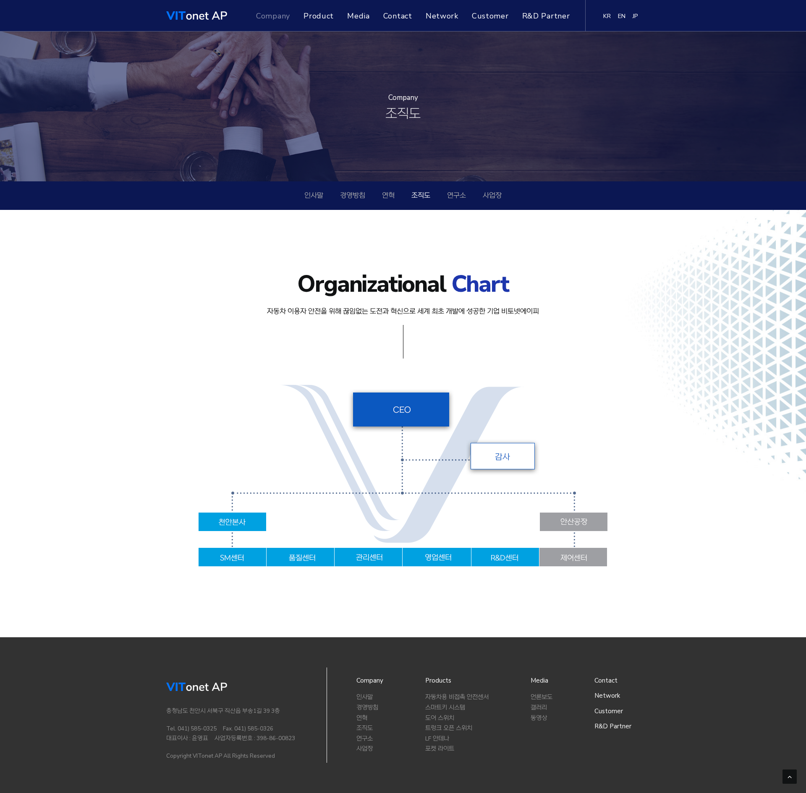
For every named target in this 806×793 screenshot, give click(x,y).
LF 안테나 (437, 739)
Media (358, 16)
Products (438, 680)
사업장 (492, 195)
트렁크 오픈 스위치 (448, 728)
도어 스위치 (439, 718)
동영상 (539, 718)
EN (622, 16)
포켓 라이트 (439, 749)
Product (319, 16)
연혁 (388, 195)
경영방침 (352, 195)
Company (273, 16)
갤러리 (539, 708)
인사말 (313, 195)
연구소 (456, 195)
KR (607, 16)
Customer (490, 16)
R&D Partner (546, 16)
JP (636, 16)
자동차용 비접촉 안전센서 (457, 697)
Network (442, 16)
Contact (397, 16)
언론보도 (541, 697)
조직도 (420, 195)
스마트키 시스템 (445, 708)
